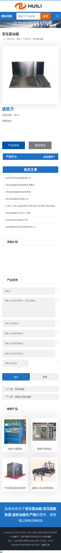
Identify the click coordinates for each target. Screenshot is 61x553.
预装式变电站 (44, 448)
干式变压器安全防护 (15, 488)
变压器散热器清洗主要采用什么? (21, 227)
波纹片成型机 (15, 448)
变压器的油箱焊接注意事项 (18, 192)
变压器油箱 (38, 39)
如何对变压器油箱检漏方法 (18, 178)
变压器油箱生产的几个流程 (18, 213)
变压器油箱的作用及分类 (17, 199)
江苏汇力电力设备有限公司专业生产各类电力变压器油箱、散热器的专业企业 (32, 206)
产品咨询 (13, 145)
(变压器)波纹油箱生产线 (17, 220)
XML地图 (47, 536)
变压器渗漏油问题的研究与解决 (20, 185)
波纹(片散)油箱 (23, 396)
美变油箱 (19, 389)
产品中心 (27, 39)
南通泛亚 (46, 545)
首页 (18, 39)
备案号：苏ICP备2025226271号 (27, 536)
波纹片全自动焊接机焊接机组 (44, 488)
